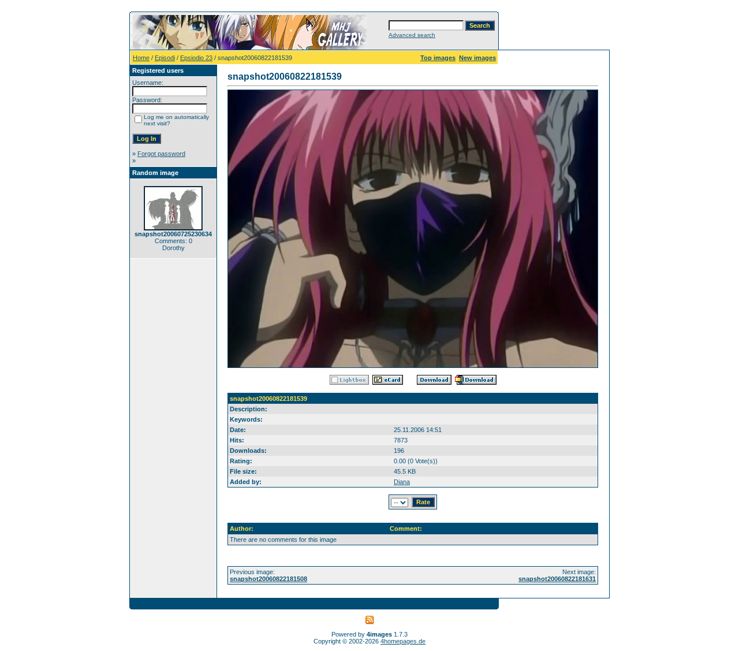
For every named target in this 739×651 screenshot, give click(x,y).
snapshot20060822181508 (268, 578)
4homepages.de (403, 641)
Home (141, 57)
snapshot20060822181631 (557, 578)
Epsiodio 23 (196, 57)
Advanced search (412, 35)
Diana (402, 481)
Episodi (165, 57)
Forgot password (161, 153)
